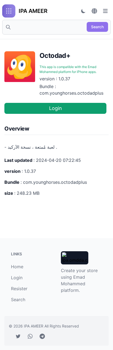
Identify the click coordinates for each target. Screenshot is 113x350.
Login (55, 108)
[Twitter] (18, 336)
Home (17, 266)
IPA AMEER (34, 326)
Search (97, 26)
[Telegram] (42, 336)
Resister (19, 288)
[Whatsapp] (30, 336)
